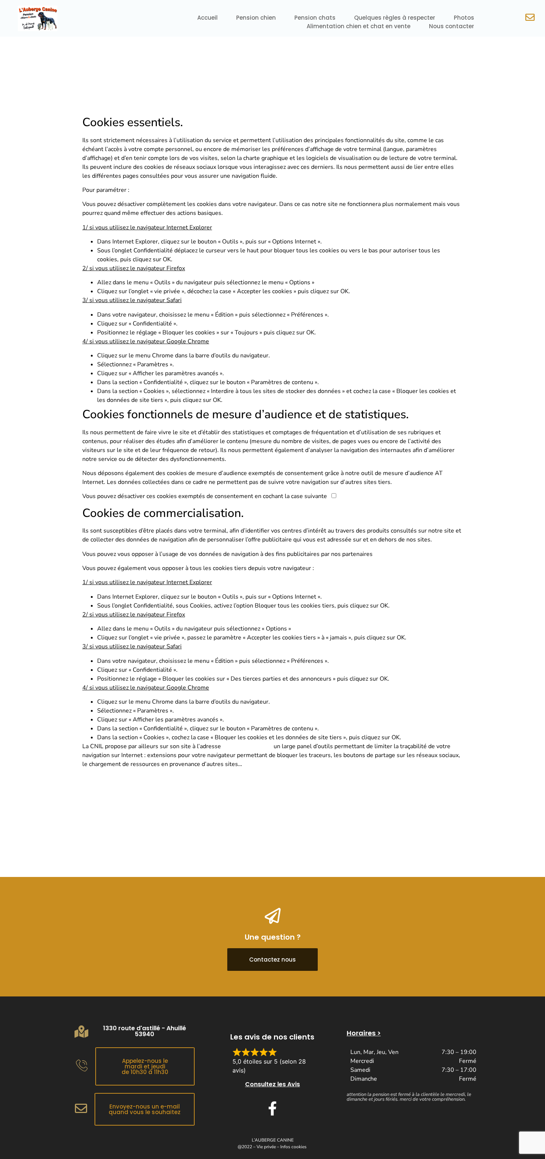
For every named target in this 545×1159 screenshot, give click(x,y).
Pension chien (256, 18)
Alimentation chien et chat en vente (358, 26)
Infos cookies (293, 1147)
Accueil (207, 18)
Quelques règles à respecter (394, 18)
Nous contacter (451, 26)
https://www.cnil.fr (247, 746)
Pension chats (315, 18)
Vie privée (266, 1147)
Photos (464, 18)
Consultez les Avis (272, 1084)
